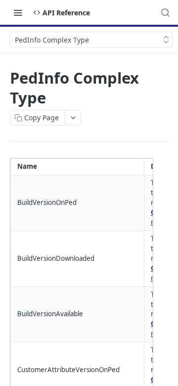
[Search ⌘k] (165, 12)
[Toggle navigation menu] (18, 12)
